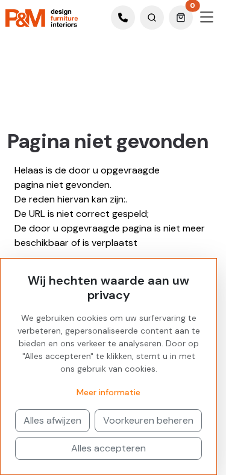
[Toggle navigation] (207, 17)
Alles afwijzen (52, 420)
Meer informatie (108, 392)
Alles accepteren (108, 448)
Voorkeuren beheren (148, 420)
